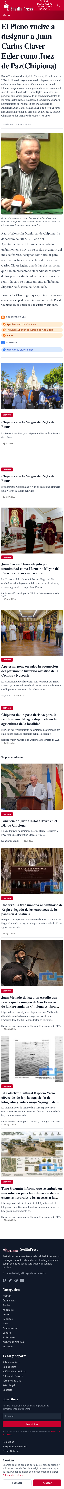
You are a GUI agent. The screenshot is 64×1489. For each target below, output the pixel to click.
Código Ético (9, 1366)
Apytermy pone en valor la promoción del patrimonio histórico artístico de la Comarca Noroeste (29, 670)
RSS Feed (8, 1346)
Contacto (7, 1389)
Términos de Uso (12, 1380)
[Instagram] (16, 1280)
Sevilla (6, 1305)
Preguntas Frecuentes (15, 1446)
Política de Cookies (13, 1376)
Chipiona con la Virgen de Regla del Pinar (28, 478)
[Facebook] (4, 1280)
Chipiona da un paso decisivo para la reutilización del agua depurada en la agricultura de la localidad (29, 719)
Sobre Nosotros (11, 1362)
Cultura (7, 1332)
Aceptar (47, 1482)
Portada (7, 1296)
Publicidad (8, 1441)
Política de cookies (13, 1475)
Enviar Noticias (11, 1451)
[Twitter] (10, 1280)
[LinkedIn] (22, 1280)
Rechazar (17, 1482)
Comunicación (10, 1328)
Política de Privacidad (14, 1371)
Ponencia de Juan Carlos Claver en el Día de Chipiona (29, 823)
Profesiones (9, 1337)
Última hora (9, 1300)
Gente (6, 1314)
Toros (6, 1323)
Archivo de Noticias (13, 1341)
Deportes (8, 1318)
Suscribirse (32, 1424)
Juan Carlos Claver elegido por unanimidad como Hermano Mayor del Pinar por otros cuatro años (30, 568)
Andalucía (8, 1309)
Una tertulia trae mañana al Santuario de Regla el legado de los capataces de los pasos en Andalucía (32, 909)
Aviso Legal (9, 1385)
